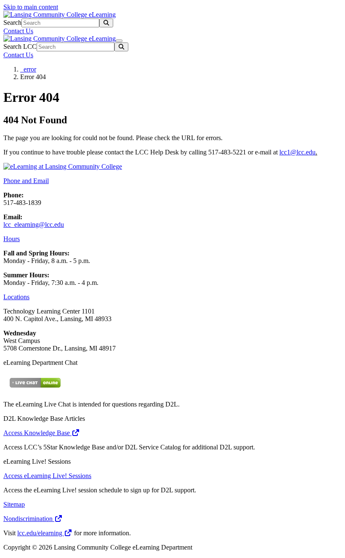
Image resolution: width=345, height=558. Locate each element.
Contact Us (18, 31)
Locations (16, 296)
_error (28, 69)
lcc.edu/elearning (40, 533)
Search (12, 22)
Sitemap (14, 504)
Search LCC (20, 46)
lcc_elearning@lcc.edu (33, 224)
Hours (11, 238)
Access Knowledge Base (37, 432)
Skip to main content (30, 7)
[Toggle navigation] (119, 41)
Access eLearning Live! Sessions (47, 475)
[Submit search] (106, 23)
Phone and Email (26, 180)
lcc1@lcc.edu (297, 152)
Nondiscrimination (28, 518)
